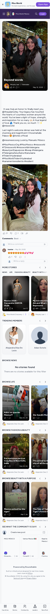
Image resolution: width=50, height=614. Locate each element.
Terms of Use (18, 578)
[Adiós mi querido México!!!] (15, 403)
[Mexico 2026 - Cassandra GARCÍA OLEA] (15, 293)
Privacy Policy (31, 578)
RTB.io (30, 573)
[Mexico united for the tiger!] (15, 499)
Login (42, 14)
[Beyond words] (25, 56)
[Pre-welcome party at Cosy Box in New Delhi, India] (15, 451)
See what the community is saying (21, 527)
